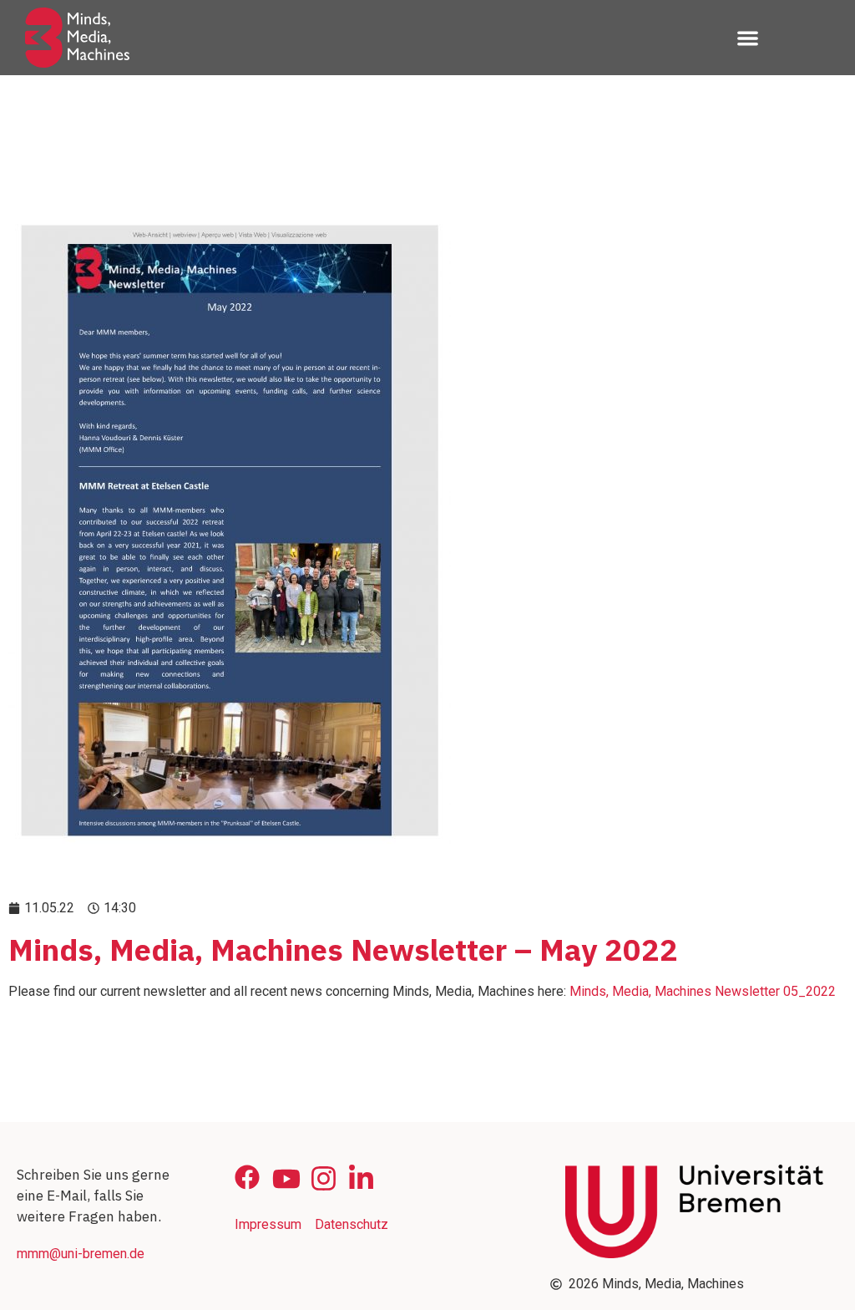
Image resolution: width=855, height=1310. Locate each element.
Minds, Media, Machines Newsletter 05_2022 (702, 991)
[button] (747, 38)
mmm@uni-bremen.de (80, 1254)
